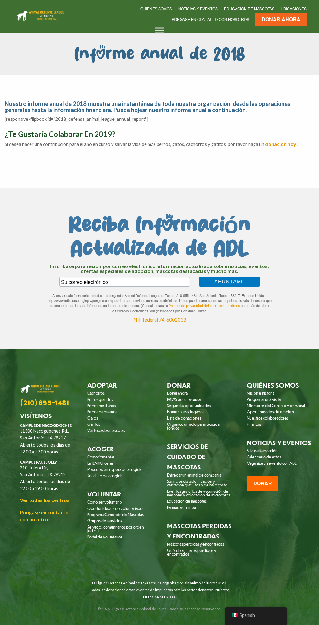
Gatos (92, 418)
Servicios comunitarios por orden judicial (115, 528)
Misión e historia (260, 393)
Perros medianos (101, 405)
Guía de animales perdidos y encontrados (191, 552)
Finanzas (254, 424)
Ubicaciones (294, 8)
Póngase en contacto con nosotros (210, 19)
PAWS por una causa (184, 399)
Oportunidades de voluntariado (115, 508)
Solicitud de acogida (104, 475)
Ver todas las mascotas (106, 430)
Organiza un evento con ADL (272, 463)
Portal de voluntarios (104, 536)
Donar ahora (281, 19)
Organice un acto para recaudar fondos (194, 426)
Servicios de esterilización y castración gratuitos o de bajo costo (197, 483)
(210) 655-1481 (44, 402)
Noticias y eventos (198, 8)
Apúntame (229, 281)
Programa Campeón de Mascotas (115, 514)
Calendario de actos (264, 456)
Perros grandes (100, 399)
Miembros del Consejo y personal (276, 405)
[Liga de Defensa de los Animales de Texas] (40, 14)
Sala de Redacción (262, 450)
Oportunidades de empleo (270, 411)
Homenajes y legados (185, 411)
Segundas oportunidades (189, 405)
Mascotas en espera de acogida (114, 469)
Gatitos (93, 424)
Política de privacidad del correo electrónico (204, 305)
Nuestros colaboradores (267, 418)
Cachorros (96, 393)
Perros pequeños (102, 411)
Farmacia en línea (181, 507)
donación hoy (280, 144)
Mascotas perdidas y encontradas (195, 544)
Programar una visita (264, 399)
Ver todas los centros (44, 500)
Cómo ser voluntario (104, 502)
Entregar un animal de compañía (194, 474)
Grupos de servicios (104, 520)
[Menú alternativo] (159, 30)
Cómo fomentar (100, 456)
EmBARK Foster (100, 463)
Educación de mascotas (249, 8)
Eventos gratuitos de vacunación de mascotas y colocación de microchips (198, 493)
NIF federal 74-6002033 (159, 319)
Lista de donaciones (184, 418)
